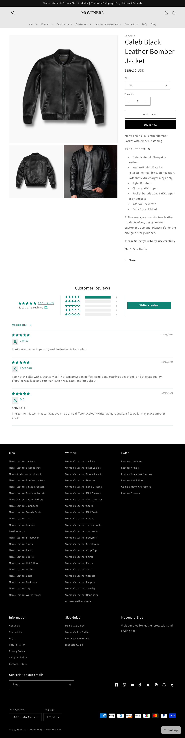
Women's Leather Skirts (79, 569)
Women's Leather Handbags (81, 595)
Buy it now (150, 124)
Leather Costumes (132, 461)
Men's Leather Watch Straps (25, 595)
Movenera (21, 729)
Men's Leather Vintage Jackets (26, 486)
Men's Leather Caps (20, 588)
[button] (13, 13)
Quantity (129, 94)
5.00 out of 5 (46, 303)
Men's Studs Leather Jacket (25, 474)
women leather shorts (78, 601)
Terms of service (53, 729)
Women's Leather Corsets (80, 575)
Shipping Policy (18, 657)
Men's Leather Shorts (21, 556)
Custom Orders (18, 664)
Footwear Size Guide (77, 638)
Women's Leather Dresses (80, 480)
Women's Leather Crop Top (81, 550)
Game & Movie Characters (136, 486)
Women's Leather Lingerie (80, 582)
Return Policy (17, 644)
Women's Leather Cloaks (79, 518)
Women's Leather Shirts (79, 556)
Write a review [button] (148, 305)
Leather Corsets (130, 493)
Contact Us (15, 632)
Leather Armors (130, 467)
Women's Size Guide (77, 632)
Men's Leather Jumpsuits (23, 505)
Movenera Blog (132, 617)
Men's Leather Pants (21, 550)
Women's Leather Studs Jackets (83, 474)
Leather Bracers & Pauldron (137, 474)
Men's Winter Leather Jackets (26, 499)
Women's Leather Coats (79, 505)
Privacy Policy (17, 651)
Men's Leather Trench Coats (25, 512)
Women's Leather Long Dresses (83, 486)
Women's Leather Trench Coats (83, 525)
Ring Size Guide (74, 644)
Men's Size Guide (136, 249)
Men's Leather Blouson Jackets (27, 493)
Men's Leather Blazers (22, 525)
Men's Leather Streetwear (24, 537)
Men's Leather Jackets (22, 461)
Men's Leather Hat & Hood (24, 563)
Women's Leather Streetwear (82, 544)
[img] (21, 335)
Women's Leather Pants (79, 563)
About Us (14, 625)
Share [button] (132, 260)
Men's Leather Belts (20, 575)
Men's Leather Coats (21, 518)
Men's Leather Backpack (23, 582)
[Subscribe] (70, 684)
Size (127, 78)
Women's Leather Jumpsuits (82, 531)
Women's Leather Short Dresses (83, 499)
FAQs (12, 638)
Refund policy (36, 729)
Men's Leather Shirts (21, 544)
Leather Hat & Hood (132, 480)
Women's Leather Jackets (80, 461)
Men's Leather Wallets (22, 569)
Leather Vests (17, 531)
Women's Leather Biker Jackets (83, 467)
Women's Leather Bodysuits (81, 537)
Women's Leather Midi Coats (81, 512)
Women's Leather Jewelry (80, 588)
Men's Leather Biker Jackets (25, 467)
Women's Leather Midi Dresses (83, 493)
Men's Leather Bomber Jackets (27, 480)
